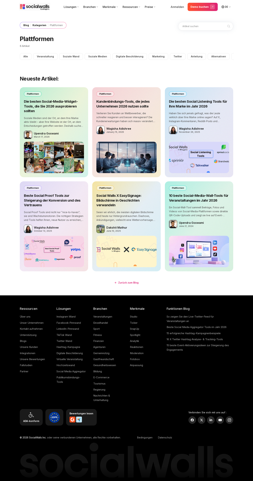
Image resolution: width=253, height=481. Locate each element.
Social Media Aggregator (71, 371)
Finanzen (98, 341)
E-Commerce (101, 377)
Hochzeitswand (65, 365)
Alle (25, 56)
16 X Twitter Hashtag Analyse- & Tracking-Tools (195, 339)
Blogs (23, 341)
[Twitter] (201, 420)
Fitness (97, 335)
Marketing (158, 56)
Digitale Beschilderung (129, 56)
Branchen (89, 7)
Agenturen (99, 347)
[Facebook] (192, 420)
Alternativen (218, 56)
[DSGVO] (54, 417)
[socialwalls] (35, 6)
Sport (96, 328)
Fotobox (135, 359)
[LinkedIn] (211, 420)
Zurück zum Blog (128, 282)
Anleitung (196, 56)
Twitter (177, 56)
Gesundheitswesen (104, 365)
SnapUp (134, 328)
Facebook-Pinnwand (68, 322)
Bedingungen (144, 437)
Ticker (134, 322)
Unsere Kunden (29, 347)
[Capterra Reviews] (79, 419)
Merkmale (109, 7)
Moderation (137, 353)
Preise (149, 7)
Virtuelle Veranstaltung (69, 359)
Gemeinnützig (101, 353)
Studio (133, 316)
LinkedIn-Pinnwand (67, 328)
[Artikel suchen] (229, 26)
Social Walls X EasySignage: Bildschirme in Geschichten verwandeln (119, 200)
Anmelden (177, 7)
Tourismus (99, 383)
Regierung (99, 389)
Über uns (25, 316)
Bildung (97, 371)
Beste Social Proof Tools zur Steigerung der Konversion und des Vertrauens (52, 200)
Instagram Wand (66, 316)
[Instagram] (229, 420)
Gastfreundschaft (103, 359)
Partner (24, 371)
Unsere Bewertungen (32, 359)
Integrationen (27, 353)
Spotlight (135, 335)
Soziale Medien (97, 56)
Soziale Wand (71, 56)
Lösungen (70, 7)
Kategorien (39, 25)
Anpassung (136, 365)
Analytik (134, 341)
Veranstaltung (45, 56)
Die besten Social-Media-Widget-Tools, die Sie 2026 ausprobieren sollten (51, 106)
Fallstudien (26, 365)
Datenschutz (165, 437)
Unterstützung (28, 335)
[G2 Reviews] (72, 419)
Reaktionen (136, 347)
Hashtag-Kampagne (68, 347)
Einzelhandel (100, 322)
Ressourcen (130, 7)
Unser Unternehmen (32, 322)
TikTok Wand (64, 335)
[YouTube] (220, 420)
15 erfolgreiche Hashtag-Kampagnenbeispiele (194, 333)
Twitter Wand (64, 341)
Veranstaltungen (102, 316)
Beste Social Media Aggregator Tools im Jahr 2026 (196, 327)
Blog (26, 25)
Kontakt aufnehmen (31, 328)
